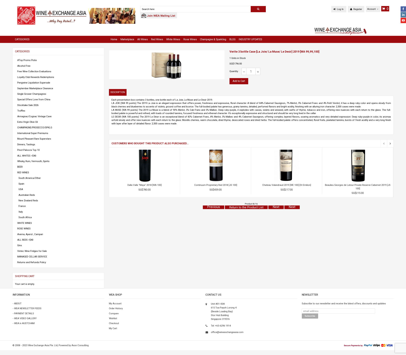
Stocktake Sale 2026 (28, 105)
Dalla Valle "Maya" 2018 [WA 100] (145, 185)
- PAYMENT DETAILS (23, 313)
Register (357, 9)
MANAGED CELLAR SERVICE (32, 256)
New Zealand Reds (27, 200)
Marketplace (127, 39)
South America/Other (29, 178)
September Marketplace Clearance (35, 88)
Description (118, 92)
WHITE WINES (24, 223)
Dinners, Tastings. (26, 144)
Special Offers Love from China (33, 99)
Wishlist (113, 318)
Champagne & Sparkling (213, 39)
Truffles (21, 110)
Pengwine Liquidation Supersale (33, 82)
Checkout (114, 323)
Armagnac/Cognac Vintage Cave (34, 116)
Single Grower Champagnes (31, 94)
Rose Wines (190, 39)
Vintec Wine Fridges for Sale (32, 251)
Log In (340, 9)
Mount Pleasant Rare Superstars (34, 138)
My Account (115, 303)
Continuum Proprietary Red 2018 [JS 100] (215, 185)
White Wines (173, 39)
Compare (114, 313)
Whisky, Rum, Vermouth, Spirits (33, 161)
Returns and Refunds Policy (31, 262)
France (21, 206)
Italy (20, 211)
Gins (19, 245)
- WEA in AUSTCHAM (24, 323)
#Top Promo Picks (27, 60)
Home (114, 39)
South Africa (24, 217)
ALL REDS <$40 (25, 239)
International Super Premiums (32, 133)
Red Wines (157, 39)
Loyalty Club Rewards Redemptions (35, 77)
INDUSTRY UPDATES (250, 39)
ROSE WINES (24, 228)
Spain (20, 183)
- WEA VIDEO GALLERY (25, 318)
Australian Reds (26, 195)
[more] (97, 276)
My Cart (113, 328)
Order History (116, 308)
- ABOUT (17, 303)
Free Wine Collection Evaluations (34, 71)
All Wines (142, 39)
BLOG (232, 39)
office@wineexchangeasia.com (227, 332)
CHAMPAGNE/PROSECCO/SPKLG (34, 127)
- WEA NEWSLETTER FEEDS (27, 308)
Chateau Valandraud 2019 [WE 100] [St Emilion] (286, 185)
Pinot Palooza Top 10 (28, 150)
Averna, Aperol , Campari (30, 234)
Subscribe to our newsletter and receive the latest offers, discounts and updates (344, 303)
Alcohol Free (23, 65)
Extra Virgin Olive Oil (27, 122)
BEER (20, 166)
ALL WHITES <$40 (26, 155)
